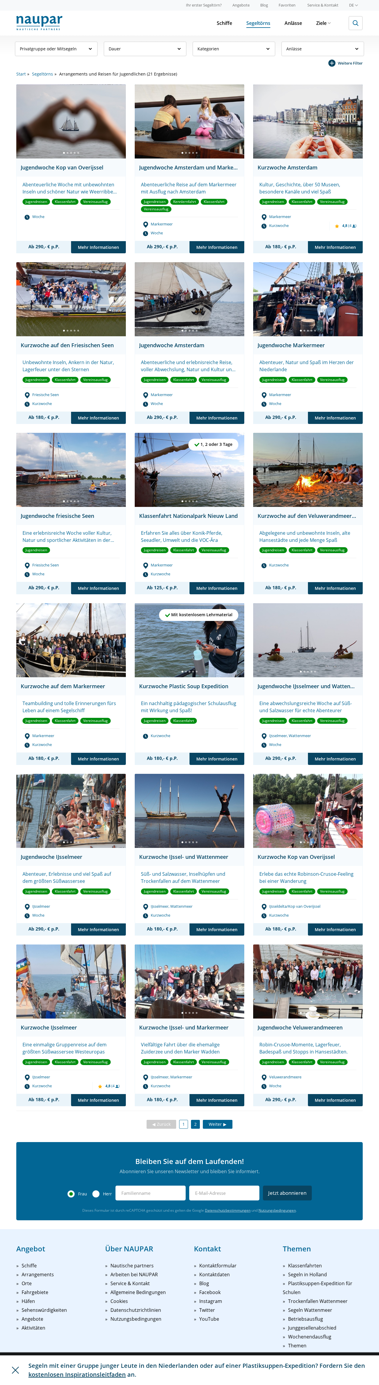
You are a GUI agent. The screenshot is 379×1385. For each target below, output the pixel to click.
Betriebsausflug (305, 1319)
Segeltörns (258, 23)
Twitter (207, 1310)
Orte (27, 1283)
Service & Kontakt (322, 5)
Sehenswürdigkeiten (44, 1310)
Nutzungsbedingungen (277, 1210)
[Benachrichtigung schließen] (15, 1370)
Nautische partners (132, 1265)
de (351, 5)
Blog (264, 5)
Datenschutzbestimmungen (227, 1210)
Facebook (210, 1292)
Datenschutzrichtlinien (135, 1310)
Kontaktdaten (214, 1274)
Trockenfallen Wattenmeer (318, 1301)
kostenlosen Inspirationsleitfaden (77, 1374)
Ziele (321, 23)
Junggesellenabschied (312, 1328)
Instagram (210, 1301)
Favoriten (287, 5)
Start (21, 74)
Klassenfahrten (305, 1265)
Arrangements (38, 1274)
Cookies (119, 1301)
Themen (297, 1345)
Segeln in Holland (307, 1274)
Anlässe (293, 23)
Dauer (115, 49)
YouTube (209, 1319)
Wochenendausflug (309, 1336)
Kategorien (208, 49)
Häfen (28, 1301)
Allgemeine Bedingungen (138, 1292)
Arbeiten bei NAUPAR (134, 1274)
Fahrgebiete (35, 1292)
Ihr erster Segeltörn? (204, 5)
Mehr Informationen (98, 247)
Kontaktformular (218, 1265)
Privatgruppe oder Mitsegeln (48, 49)
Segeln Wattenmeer (310, 1310)
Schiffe (224, 23)
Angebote (241, 5)
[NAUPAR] (39, 23)
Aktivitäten (33, 1328)
